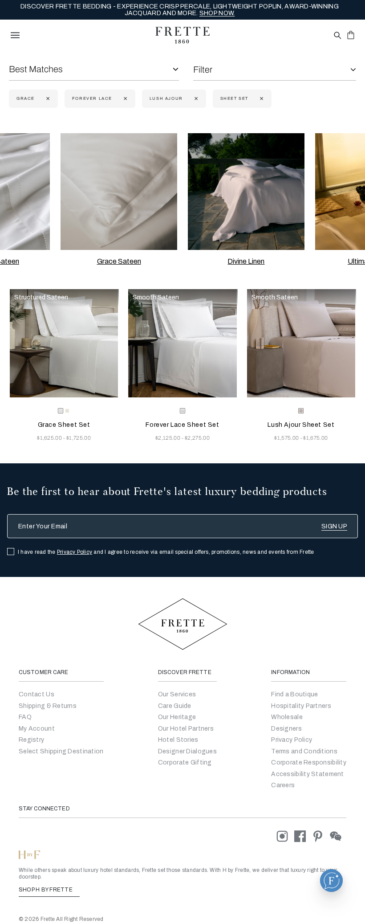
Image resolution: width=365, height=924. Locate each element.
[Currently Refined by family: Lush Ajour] (195, 98)
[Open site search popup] (337, 35)
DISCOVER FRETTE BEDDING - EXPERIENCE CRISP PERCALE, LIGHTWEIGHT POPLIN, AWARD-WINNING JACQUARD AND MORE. (179, 9)
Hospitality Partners (301, 706)
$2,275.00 (197, 438)
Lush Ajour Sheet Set (301, 424)
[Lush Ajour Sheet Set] (301, 343)
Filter (202, 69)
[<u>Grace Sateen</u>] (119, 191)
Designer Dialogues (187, 751)
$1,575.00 (287, 438)
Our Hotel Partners (186, 728)
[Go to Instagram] (285, 836)
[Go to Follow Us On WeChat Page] (338, 836)
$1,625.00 (50, 438)
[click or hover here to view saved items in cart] (350, 34)
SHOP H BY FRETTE (46, 890)
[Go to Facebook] (303, 836)
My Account (37, 728)
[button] (331, 880)
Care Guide (174, 706)
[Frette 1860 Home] (182, 35)
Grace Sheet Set (64, 424)
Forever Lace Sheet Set (182, 424)
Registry (31, 739)
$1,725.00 (78, 438)
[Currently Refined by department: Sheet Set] (260, 98)
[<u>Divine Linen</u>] (246, 191)
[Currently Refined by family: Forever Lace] (124, 98)
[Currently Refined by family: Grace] (47, 98)
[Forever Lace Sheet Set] (182, 343)
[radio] (67, 411)
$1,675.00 (315, 438)
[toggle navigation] (15, 35)
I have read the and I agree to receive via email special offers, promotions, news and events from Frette (166, 552)
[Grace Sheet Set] (64, 343)
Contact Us (36, 694)
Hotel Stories (178, 739)
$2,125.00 (168, 438)
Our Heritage (177, 717)
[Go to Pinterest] (321, 836)
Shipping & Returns (48, 706)
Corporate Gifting (185, 762)
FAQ (25, 717)
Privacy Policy (74, 552)
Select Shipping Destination (61, 751)
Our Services (177, 694)
